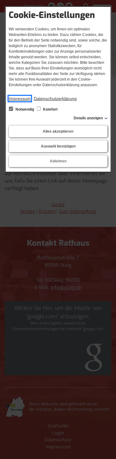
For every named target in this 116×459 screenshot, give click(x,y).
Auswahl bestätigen (58, 146)
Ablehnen (58, 161)
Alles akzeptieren (58, 131)
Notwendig (25, 109)
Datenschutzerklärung (55, 98)
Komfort (50, 109)
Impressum (20, 98)
